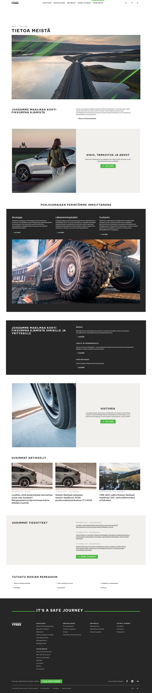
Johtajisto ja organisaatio (109, 583)
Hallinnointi (39, 632)
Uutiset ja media (84, 3)
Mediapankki (120, 632)
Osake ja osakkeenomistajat (44, 634)
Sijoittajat (47, 3)
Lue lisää (109, 166)
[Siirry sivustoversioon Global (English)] (126, 3)
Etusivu (14, 26)
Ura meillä (71, 3)
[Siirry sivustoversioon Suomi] (132, 3)
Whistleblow (56, 688)
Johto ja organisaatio (42, 657)
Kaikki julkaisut (88, 557)
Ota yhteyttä (40, 669)
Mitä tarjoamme (95, 626)
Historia (103, 587)
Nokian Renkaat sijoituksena (45, 626)
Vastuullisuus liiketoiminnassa (72, 634)
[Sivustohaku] (137, 3)
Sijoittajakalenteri (41, 640)
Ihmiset (65, 632)
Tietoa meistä (98, 3)
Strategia (17, 587)
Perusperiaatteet (68, 626)
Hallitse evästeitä (66, 688)
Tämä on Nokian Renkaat (87, 118)
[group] (32, 484)
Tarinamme (120, 629)
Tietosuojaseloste (45, 688)
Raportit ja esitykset (42, 629)
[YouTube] (137, 681)
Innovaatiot (61, 587)
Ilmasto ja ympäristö (69, 629)
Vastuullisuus (59, 3)
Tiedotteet (120, 626)
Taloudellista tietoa (42, 637)
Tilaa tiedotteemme (51, 681)
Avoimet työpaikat (95, 632)
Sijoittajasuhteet (41, 643)
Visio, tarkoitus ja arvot (65, 583)
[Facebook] (127, 681)
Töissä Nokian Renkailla (97, 629)
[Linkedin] (132, 681)
